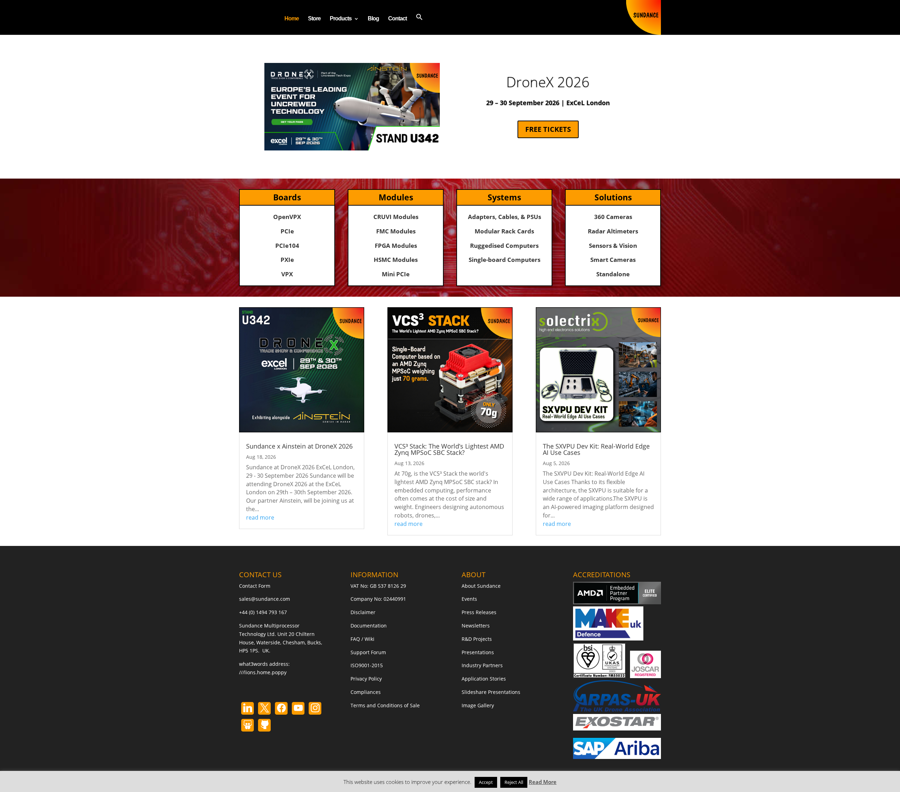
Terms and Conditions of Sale (385, 705)
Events (469, 598)
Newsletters (476, 625)
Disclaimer (363, 612)
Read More (543, 781)
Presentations (478, 652)
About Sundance (481, 585)
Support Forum (368, 652)
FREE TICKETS (548, 129)
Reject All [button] (513, 782)
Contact (397, 18)
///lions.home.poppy (263, 672)
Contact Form (254, 585)
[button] (419, 24)
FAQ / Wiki (362, 639)
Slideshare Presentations (491, 692)
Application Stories (484, 678)
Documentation (369, 625)
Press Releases (479, 612)
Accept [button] (486, 782)
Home (291, 18)
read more (260, 517)
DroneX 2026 (548, 81)
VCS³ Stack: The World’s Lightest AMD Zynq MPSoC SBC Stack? (449, 449)
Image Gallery (478, 705)
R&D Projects (477, 639)
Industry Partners (482, 665)
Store (314, 18)
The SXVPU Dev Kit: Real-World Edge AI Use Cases (596, 449)
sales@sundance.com (264, 598)
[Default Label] (247, 708)
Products (341, 18)
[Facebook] (281, 708)
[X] (264, 708)
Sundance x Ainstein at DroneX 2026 (299, 446)
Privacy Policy (366, 678)
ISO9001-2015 (367, 665)
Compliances (366, 692)
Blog (373, 18)
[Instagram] (298, 708)
